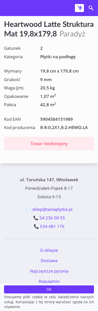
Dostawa (49, 260)
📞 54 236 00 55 (49, 218)
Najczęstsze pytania (49, 271)
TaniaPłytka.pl (33, 8)
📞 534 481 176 (49, 226)
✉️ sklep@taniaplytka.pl (49, 209)
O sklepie (49, 250)
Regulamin (49, 281)
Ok (49, 289)
